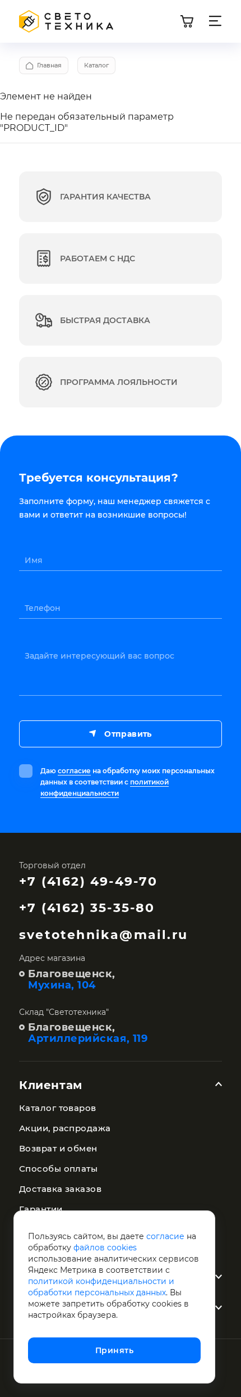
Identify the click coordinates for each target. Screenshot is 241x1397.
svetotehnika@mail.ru (103, 934)
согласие (74, 770)
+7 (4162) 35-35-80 (87, 907)
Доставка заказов (60, 1188)
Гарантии (41, 1209)
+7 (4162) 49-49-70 (88, 881)
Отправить (127, 734)
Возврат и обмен (58, 1148)
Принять (114, 1350)
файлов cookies (105, 1247)
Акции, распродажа (65, 1128)
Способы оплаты (58, 1168)
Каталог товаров (57, 1108)
